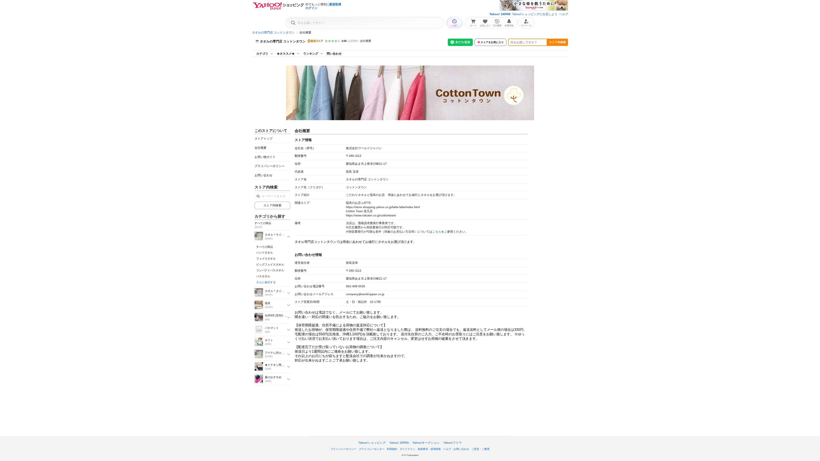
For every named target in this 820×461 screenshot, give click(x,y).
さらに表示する (266, 282)
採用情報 (435, 449)
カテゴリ (262, 53)
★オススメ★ (286, 53)
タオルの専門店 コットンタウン (273, 32)
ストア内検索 (557, 42)
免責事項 (423, 449)
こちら (436, 231)
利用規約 (392, 449)
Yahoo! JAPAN (499, 14)
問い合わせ (334, 53)
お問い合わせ (263, 175)
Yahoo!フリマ (452, 442)
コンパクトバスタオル (270, 270)
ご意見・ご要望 (480, 449)
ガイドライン (407, 449)
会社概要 (365, 40)
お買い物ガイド (265, 157)
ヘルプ (563, 14)
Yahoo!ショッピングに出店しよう (534, 14)
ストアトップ (263, 138)
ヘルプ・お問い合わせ (456, 449)
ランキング (310, 53)
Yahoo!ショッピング (372, 442)
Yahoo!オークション (426, 442)
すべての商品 (264, 246)
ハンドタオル (264, 252)
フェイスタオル (266, 258)
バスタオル (263, 276)
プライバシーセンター (371, 449)
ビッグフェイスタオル (270, 264)
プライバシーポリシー (269, 166)
